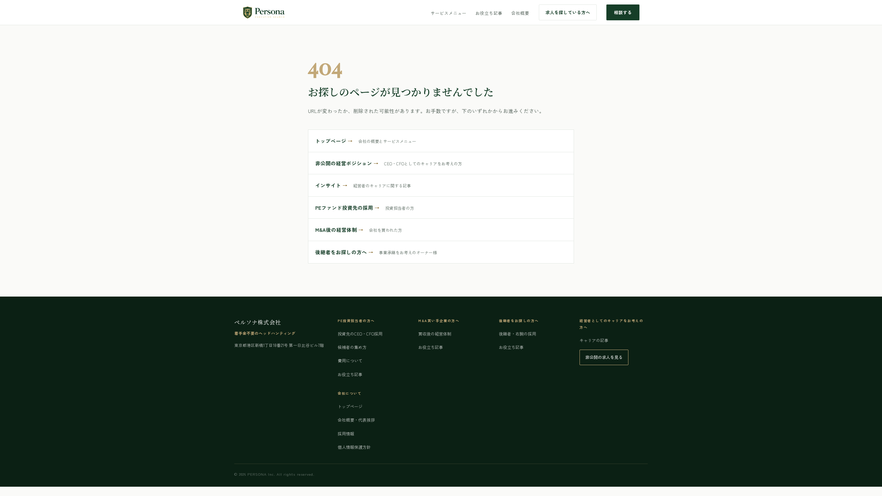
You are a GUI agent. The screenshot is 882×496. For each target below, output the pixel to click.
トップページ (350, 406)
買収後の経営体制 (434, 334)
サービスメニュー (448, 13)
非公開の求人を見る (604, 357)
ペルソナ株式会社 (257, 322)
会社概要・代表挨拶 (356, 420)
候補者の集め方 (352, 347)
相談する (623, 12)
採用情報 (346, 433)
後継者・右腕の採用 (517, 334)
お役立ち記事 (488, 13)
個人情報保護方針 (354, 447)
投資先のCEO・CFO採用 (360, 334)
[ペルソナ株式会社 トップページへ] (264, 12)
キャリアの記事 (594, 340)
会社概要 (520, 13)
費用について (350, 360)
